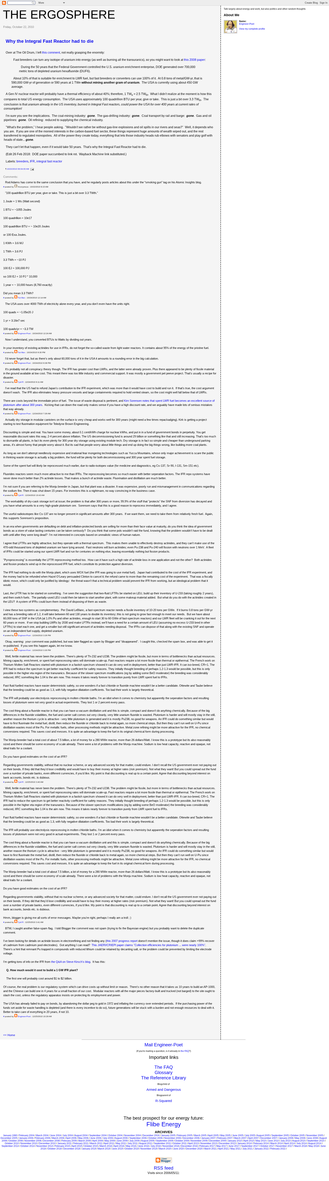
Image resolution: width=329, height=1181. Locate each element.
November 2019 (149, 1148)
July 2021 (248, 1148)
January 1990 (10, 1135)
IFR (32, 161)
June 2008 (312, 1138)
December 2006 (191, 1138)
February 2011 (80, 1143)
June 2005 (237, 1135)
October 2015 (91, 1146)
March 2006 (58, 1138)
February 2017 (207, 1146)
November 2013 (208, 1143)
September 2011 (162, 1143)
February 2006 (42, 1138)
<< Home (9, 1035)
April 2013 (193, 1143)
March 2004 (42, 1135)
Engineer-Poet (24, 333)
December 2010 (47, 1143)
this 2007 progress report (121, 940)
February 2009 (69, 1140)
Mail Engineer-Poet (164, 1044)
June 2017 (234, 1146)
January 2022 (261, 1148)
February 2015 (62, 1146)
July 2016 (156, 1146)
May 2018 (314, 1146)
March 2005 (200, 1135)
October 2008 (16, 1140)
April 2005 (213, 1135)
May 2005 (225, 1135)
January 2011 (64, 1143)
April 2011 (109, 1143)
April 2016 (119, 1146)
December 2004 (151, 1135)
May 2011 (121, 1143)
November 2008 (33, 1140)
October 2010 (12, 1143)
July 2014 (302, 1143)
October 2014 (28, 1146)
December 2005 (9, 1138)
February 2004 (26, 1135)
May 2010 (261, 1140)
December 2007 (268, 1138)
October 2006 (156, 1138)
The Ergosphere (59, 14)
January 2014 (244, 1143)
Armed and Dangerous (163, 1090)
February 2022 (278, 1148)
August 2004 (81, 1135)
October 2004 (115, 1135)
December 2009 (217, 1140)
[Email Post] (32, 169)
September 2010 (315, 1140)
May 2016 (131, 1146)
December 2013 (227, 1143)
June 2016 (143, 1146)
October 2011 (180, 1143)
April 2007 (253, 1138)
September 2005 (280, 1135)
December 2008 (51, 1140)
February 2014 (261, 1143)
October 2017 (267, 1146)
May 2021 (236, 1148)
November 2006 (172, 1138)
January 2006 (26, 1138)
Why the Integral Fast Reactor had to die (49, 41)
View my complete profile (252, 29)
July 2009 (134, 1140)
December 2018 (71, 1148)
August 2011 (145, 1143)
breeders (22, 161)
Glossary (163, 1072)
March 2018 (301, 1146)
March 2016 (106, 1146)
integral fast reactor (49, 161)
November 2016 (171, 1146)
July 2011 (133, 1143)
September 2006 (138, 1138)
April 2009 (97, 1140)
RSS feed (163, 1168)
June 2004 (55, 1135)
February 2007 (224, 1138)
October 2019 (132, 1148)
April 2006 (71, 1138)
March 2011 (96, 1143)
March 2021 (210, 1148)
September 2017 (250, 1146)
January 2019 (89, 1148)
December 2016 (189, 1146)
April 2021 (223, 1148)
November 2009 (199, 1140)
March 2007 (240, 1138)
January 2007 (208, 1138)
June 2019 (117, 1148)
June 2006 (95, 1138)
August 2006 (121, 1138)
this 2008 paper (194, 59)
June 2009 (122, 1140)
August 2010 (298, 1140)
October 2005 (298, 1135)
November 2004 (132, 1135)
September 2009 (164, 1140)
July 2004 (68, 1135)
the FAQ (185, 1051)
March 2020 (165, 1148)
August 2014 (314, 1143)
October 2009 (182, 1140)
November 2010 (29, 1143)
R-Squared (163, 1101)
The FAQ (163, 1067)
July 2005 (250, 1135)
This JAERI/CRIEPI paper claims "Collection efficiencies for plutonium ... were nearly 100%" (148, 945)
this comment (51, 52)
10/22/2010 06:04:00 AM (18, 169)
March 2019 (104, 1148)
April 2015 (77, 1146)
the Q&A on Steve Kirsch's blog (70, 961)
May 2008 (300, 1138)
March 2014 (276, 1143)
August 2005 (263, 1135)
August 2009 (147, 1140)
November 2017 (284, 1146)
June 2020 (178, 1148)
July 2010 (286, 1140)
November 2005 (314, 1135)
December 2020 (194, 1148)
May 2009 (110, 1140)
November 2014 (44, 1146)
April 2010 (249, 1140)
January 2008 (286, 1138)
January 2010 (235, 1140)
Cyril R (20, 382)
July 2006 (108, 1138)
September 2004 (98, 1135)
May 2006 (83, 1138)
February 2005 (184, 1135)
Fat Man (21, 298)
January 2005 (168, 1135)
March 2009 (84, 1140)
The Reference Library (163, 1077)
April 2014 (289, 1143)
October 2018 (55, 1148)
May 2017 (221, 1146)
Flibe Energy (163, 1124)
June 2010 (273, 1140)
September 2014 (10, 1146)
